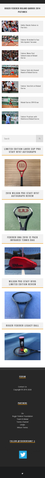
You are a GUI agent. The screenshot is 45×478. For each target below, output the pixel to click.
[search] (39, 138)
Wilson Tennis (22, 427)
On (22, 413)
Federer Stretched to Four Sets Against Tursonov (30, 40)
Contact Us (22, 387)
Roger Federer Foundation (22, 416)
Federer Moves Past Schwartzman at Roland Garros (29, 55)
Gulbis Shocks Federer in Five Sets (29, 26)
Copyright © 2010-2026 (22, 389)
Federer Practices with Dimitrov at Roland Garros (30, 117)
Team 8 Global (22, 419)
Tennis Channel (22, 422)
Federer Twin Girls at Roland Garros (31, 87)
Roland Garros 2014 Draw (30, 102)
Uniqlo (22, 425)
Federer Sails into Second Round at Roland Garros (30, 71)
